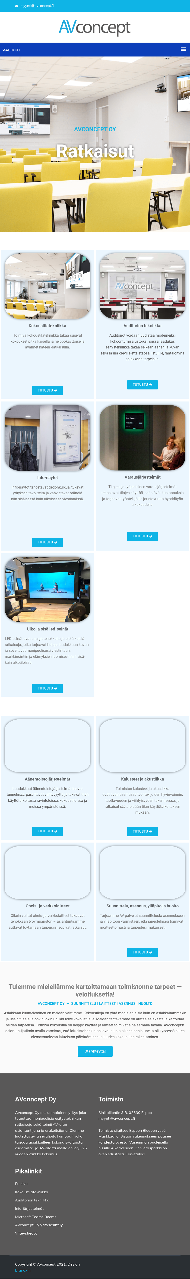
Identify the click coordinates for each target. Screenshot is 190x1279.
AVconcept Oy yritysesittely (39, 1225)
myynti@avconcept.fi (37, 5)
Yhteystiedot (26, 1233)
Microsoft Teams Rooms (35, 1216)
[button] (47, 390)
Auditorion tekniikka (32, 1200)
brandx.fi (23, 1270)
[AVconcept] (95, 26)
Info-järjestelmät (29, 1208)
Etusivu (21, 1183)
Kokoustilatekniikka (31, 1192)
